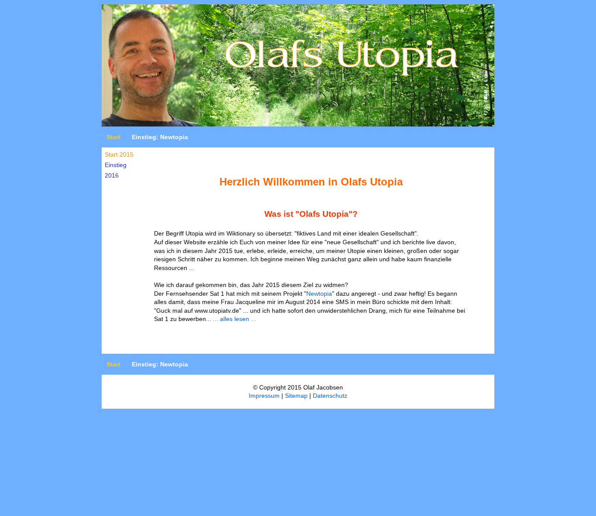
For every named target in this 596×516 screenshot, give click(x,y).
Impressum (264, 395)
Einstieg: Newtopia (160, 136)
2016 (112, 175)
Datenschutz (330, 395)
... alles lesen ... (234, 318)
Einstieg (116, 164)
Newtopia (319, 293)
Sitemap (296, 395)
